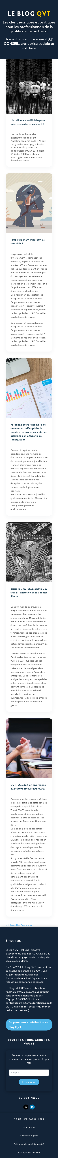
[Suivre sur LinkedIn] (32, 1107)
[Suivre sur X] (25, 1107)
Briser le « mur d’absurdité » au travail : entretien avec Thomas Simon (29, 592)
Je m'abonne (29, 1082)
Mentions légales (29, 1135)
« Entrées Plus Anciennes (19, 924)
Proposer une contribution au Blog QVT (28, 1024)
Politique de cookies (29, 1152)
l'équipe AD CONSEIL (18, 999)
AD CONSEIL (39, 953)
